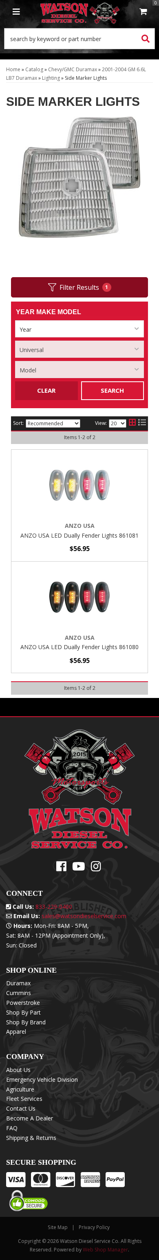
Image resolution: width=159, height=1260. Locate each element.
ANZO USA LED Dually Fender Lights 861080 (79, 647)
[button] (79, 38)
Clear (46, 390)
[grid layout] (132, 423)
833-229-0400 (53, 906)
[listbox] (79, 328)
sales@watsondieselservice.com (84, 916)
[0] (143, 12)
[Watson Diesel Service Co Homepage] (80, 12)
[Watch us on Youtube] (78, 868)
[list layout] (142, 423)
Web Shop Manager (105, 1249)
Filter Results (84, 287)
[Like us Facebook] (61, 868)
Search (112, 390)
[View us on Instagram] (96, 868)
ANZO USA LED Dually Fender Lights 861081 (79, 535)
